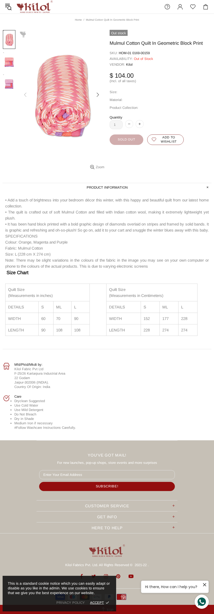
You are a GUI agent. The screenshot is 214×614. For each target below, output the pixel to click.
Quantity (116, 117)
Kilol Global (35, 7)
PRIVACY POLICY (70, 603)
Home (78, 19)
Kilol (129, 64)
